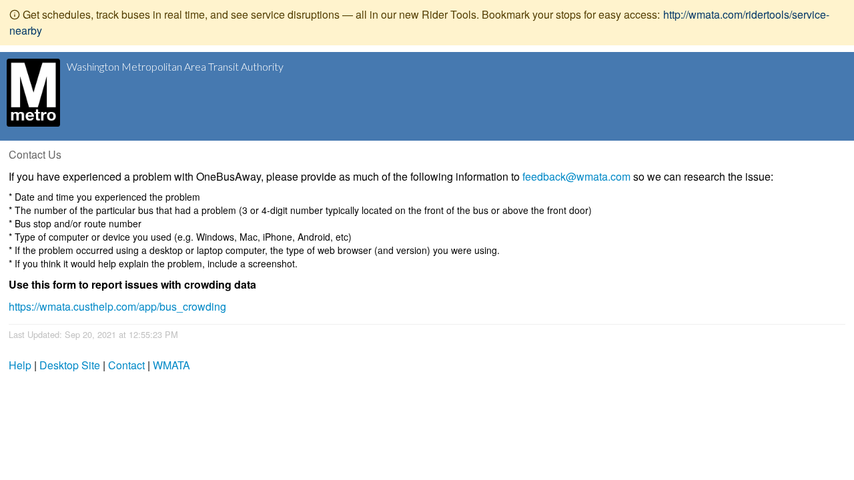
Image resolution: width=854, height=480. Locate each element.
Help (20, 365)
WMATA (171, 365)
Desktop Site (69, 365)
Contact (126, 365)
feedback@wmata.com (576, 176)
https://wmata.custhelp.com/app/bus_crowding (117, 306)
